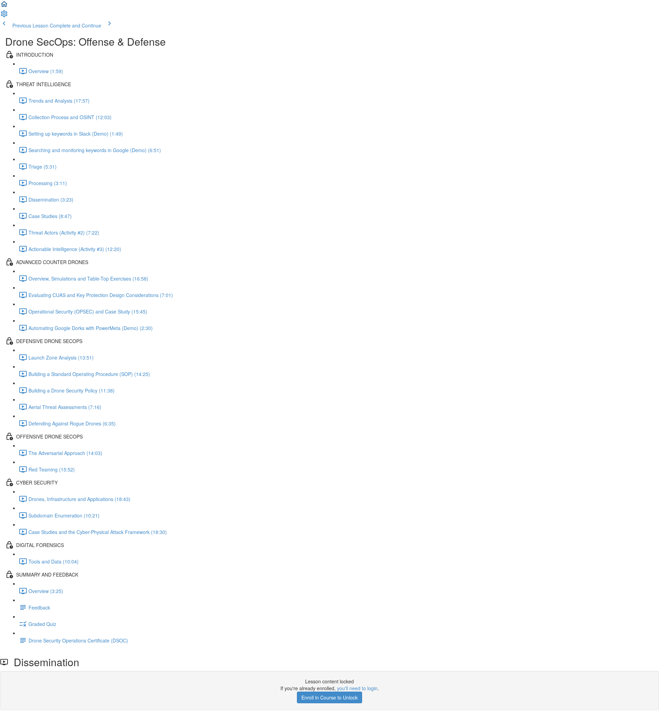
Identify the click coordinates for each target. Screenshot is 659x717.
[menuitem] (4, 15)
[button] (4, 6)
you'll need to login (357, 688)
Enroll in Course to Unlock (329, 697)
